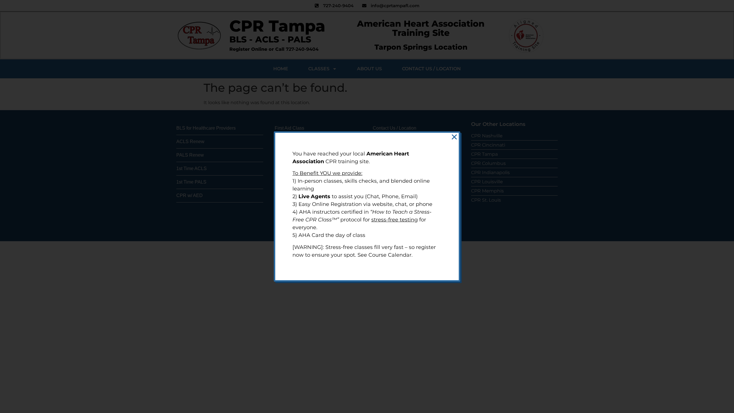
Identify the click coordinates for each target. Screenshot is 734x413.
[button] (454, 137)
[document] (367, 206)
